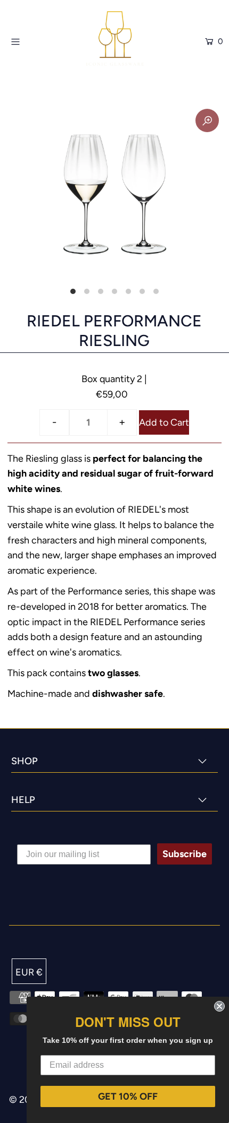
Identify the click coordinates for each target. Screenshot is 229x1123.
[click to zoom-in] (207, 120)
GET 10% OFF (128, 1096)
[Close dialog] (219, 1006)
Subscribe (184, 854)
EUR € (29, 972)
